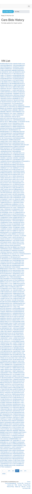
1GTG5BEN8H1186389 (6, 227)
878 (21, 471)
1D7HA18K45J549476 (25, 254)
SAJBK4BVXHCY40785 (6, 270)
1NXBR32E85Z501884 (18, 293)
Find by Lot (27, 483)
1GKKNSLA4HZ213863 (6, 343)
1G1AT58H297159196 (23, 121)
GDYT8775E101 (16, 116)
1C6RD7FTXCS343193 (18, 343)
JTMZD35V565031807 (18, 414)
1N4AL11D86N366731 (18, 113)
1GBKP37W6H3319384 (18, 368)
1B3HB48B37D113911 (18, 98)
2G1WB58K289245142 (18, 189)
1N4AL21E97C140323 (18, 192)
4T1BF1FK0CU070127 (6, 73)
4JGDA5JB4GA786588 (18, 259)
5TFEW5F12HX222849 (6, 402)
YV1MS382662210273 (6, 427)
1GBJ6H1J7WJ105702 (6, 87)
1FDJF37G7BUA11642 (18, 427)
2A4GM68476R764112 (6, 434)
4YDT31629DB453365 (6, 204)
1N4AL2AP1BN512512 (6, 187)
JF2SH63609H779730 (18, 209)
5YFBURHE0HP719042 (19, 196)
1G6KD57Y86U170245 (6, 141)
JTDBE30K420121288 (18, 82)
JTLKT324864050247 (5, 103)
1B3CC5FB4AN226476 (6, 67)
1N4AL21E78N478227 (18, 305)
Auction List (10, 485)
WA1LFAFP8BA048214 (6, 416)
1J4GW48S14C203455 (6, 161)
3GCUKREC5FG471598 (19, 354)
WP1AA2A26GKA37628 (18, 412)
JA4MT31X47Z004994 (18, 292)
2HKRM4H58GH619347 (6, 303)
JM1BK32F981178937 (18, 401)
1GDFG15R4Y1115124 (18, 282)
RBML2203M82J (13, 121)
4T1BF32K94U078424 (6, 420)
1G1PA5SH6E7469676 (6, 361)
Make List (17, 486)
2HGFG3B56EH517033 (18, 111)
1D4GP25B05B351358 (6, 260)
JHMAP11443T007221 (6, 384)
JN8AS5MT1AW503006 (6, 430)
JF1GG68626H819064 (18, 239)
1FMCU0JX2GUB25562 (6, 325)
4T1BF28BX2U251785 (6, 254)
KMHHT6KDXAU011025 (19, 445)
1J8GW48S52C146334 (18, 273)
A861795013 (15, 358)
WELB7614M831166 (5, 287)
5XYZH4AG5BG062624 (19, 128)
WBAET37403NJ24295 (18, 442)
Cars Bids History (7, 11)
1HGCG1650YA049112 (18, 237)
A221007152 (15, 254)
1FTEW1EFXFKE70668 (6, 389)
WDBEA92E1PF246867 (18, 301)
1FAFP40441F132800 (18, 417)
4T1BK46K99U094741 (6, 437)
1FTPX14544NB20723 (18, 463)
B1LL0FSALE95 (16, 377)
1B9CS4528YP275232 (6, 458)
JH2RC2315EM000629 (18, 105)
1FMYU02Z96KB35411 (19, 285)
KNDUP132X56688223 (18, 420)
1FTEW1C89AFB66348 (18, 297)
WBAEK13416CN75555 (18, 234)
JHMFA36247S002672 (19, 95)
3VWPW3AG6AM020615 (18, 444)
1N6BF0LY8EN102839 (19, 85)
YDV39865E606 (4, 140)
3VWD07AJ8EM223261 (6, 68)
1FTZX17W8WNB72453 (6, 364)
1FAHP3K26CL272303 (18, 123)
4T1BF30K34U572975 (15, 257)
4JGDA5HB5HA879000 (18, 75)
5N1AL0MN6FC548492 (18, 341)
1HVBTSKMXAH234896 (18, 120)
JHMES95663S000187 (6, 313)
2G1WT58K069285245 (17, 333)
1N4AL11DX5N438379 (19, 207)
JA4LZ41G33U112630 (17, 181)
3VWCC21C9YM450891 (18, 92)
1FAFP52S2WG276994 (6, 379)
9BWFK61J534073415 (6, 282)
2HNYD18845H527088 (18, 244)
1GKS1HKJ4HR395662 (19, 328)
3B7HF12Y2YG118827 (6, 144)
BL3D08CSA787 (16, 245)
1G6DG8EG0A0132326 (6, 359)
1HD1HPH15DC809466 (6, 192)
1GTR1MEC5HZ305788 (18, 349)
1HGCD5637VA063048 (6, 252)
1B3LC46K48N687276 (6, 250)
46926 (3, 473)
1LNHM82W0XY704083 (6, 217)
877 (17, 471)
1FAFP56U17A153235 (18, 211)
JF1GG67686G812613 (18, 336)
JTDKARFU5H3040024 (18, 373)
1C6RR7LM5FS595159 (18, 90)
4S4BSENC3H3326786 (18, 366)
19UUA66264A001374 (18, 339)
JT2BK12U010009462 (18, 452)
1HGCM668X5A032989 (18, 97)
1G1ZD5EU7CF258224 (18, 416)
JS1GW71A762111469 (18, 102)
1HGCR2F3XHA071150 (6, 290)
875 (9, 471)
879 (25, 471)
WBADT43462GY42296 (6, 363)
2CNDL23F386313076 (6, 169)
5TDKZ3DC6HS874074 (6, 374)
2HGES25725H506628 (18, 435)
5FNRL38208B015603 (18, 387)
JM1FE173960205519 (6, 392)
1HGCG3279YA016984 (6, 262)
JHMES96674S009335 (6, 318)
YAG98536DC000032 (18, 331)
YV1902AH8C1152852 (6, 326)
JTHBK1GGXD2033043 (6, 292)
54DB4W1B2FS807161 (19, 217)
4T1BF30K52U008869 (6, 377)
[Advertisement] (16, 41)
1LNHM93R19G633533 (18, 379)
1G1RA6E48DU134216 (6, 288)
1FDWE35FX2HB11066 (18, 298)
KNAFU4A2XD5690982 (6, 462)
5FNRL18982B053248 (6, 465)
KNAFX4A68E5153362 (6, 450)
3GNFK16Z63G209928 (15, 449)
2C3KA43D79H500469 (6, 366)
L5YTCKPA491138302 (6, 234)
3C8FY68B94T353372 (23, 268)
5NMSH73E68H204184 (6, 120)
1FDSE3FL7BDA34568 (6, 311)
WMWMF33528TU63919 (6, 432)
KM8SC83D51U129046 (19, 406)
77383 (14, 306)
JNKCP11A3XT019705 (18, 275)
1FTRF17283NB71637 (6, 368)
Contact (20, 485)
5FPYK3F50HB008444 (18, 278)
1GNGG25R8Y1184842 (6, 338)
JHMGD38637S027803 (18, 131)
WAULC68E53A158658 (18, 422)
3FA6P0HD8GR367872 (18, 454)
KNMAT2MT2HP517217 (6, 306)
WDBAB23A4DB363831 (6, 240)
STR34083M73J (25, 161)
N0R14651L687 (25, 144)
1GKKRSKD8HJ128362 (6, 249)
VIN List (23, 486)
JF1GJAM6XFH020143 (19, 212)
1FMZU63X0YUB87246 (18, 407)
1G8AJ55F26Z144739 (18, 411)
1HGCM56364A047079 (18, 399)
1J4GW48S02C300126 (18, 455)
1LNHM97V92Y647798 (6, 298)
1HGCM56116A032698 (6, 158)
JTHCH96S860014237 (18, 149)
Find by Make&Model (10, 483)
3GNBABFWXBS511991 (15, 439)
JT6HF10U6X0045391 (18, 115)
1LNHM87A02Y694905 (19, 338)
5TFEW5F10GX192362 (18, 323)
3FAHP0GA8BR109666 (18, 308)
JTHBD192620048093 (6, 70)
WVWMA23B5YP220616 (18, 83)
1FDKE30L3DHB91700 (6, 344)
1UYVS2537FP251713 (18, 434)
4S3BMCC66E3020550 (15, 140)
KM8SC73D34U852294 (18, 164)
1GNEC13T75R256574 (6, 75)
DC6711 (26, 259)
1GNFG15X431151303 (18, 242)
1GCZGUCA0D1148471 (18, 318)
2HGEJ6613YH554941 (18, 186)
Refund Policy (10, 486)
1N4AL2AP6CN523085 (6, 164)
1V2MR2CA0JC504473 (18, 201)
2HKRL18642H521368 (18, 353)
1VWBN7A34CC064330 (18, 283)
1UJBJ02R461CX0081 (18, 191)
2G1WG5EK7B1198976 (6, 72)
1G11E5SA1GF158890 (18, 199)
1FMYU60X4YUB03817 (18, 221)
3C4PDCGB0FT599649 (6, 460)
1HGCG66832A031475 (18, 183)
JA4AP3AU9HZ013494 (18, 270)
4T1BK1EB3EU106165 (6, 82)
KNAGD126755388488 (24, 106)
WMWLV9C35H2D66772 (6, 216)
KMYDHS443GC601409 (18, 206)
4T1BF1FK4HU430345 (6, 138)
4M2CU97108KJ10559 (18, 361)
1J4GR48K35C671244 (6, 463)
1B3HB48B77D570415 (19, 93)
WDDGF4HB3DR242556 (6, 95)
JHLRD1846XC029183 (6, 457)
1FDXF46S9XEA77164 (6, 407)
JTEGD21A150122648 (6, 358)
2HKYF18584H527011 (6, 447)
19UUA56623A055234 (18, 78)
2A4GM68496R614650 (18, 263)
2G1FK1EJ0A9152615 (18, 384)
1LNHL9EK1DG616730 (6, 153)
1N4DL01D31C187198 (18, 178)
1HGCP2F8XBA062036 (18, 108)
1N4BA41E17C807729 (6, 230)
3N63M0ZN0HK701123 (14, 130)
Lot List (28, 486)
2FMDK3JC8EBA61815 (6, 159)
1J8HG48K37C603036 (6, 98)
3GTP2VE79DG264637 (6, 308)
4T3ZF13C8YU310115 (6, 339)
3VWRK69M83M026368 (6, 146)
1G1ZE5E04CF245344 (18, 184)
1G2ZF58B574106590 (6, 135)
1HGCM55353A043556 (6, 454)
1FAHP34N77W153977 (6, 88)
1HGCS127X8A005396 (19, 409)
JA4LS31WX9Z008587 (6, 267)
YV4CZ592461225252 (18, 424)
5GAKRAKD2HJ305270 (6, 143)
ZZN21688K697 (16, 267)
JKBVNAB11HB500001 (18, 110)
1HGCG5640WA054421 (6, 65)
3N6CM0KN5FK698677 (6, 154)
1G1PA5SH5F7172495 (6, 199)
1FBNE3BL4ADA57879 (6, 336)
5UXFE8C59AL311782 (18, 369)
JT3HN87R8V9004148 (18, 397)
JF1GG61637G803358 (6, 305)
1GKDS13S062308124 (18, 176)
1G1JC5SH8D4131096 (18, 374)
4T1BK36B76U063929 (18, 330)
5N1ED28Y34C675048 (18, 462)
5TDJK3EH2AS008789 (18, 310)
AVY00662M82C (4, 257)
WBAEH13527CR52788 (6, 247)
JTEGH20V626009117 (6, 90)
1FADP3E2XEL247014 (6, 452)
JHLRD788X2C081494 (6, 348)
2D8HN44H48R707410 (6, 232)
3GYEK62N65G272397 (6, 353)
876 (13, 471)
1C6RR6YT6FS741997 (18, 225)
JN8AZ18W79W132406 (6, 280)
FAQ (16, 485)
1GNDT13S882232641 (6, 371)
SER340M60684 (16, 151)
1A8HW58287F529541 (18, 67)
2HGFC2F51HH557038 (6, 118)
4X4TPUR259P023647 (18, 214)
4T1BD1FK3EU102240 (18, 460)
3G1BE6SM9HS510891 (6, 328)
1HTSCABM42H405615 (18, 419)
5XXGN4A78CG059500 (6, 128)
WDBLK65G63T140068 (6, 268)
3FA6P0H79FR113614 (18, 174)
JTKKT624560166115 (5, 163)
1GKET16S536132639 (6, 179)
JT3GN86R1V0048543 (6, 444)
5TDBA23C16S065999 (19, 146)
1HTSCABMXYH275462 (6, 295)
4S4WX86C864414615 (18, 404)
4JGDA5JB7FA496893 (6, 225)
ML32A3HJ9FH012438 (18, 391)
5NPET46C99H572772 (6, 148)
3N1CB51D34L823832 (18, 300)
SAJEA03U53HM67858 (19, 356)
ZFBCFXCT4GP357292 (18, 425)
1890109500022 (4, 439)
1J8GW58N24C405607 (6, 151)
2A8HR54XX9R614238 (19, 64)
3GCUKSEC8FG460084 (6, 396)
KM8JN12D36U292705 (18, 381)
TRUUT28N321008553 (18, 386)
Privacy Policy (26, 485)
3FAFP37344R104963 (6, 136)
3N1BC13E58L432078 (6, 335)
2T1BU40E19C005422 (18, 100)
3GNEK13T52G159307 (6, 376)
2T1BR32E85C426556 (18, 154)
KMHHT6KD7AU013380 (6, 196)
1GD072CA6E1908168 (19, 173)
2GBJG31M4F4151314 (18, 320)
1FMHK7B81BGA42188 (6, 149)
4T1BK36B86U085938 (18, 348)
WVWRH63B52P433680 (6, 64)
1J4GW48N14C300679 (6, 229)
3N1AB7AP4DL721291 (19, 396)
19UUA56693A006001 (18, 68)
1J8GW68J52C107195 (6, 386)
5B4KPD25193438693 (17, 250)
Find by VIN (20, 483)
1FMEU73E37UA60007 (6, 331)
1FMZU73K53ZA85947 (15, 277)
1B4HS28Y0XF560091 (6, 221)
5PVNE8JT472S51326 (18, 315)
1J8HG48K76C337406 (18, 382)
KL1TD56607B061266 (18, 262)
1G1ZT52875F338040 (6, 80)
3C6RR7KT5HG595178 (19, 389)
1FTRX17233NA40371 (6, 467)
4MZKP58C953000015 (6, 219)
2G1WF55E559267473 (6, 201)
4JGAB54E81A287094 (6, 263)
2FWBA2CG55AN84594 (6, 173)
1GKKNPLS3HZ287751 (18, 125)
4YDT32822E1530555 (18, 240)
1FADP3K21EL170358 (18, 255)
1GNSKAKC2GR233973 (18, 313)
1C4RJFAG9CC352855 (6, 171)
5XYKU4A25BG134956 (18, 321)
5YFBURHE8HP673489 (6, 354)
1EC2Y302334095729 (5, 181)
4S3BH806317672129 (17, 204)
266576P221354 (4, 106)
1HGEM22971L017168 (6, 168)
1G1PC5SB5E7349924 (6, 105)
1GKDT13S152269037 (18, 288)
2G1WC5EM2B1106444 (6, 212)
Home (28, 481)
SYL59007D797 (4, 130)
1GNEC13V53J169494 (19, 325)
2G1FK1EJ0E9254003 (6, 273)
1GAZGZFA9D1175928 (19, 351)
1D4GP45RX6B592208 (6, 133)
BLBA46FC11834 (4, 277)
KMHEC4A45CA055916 (18, 394)
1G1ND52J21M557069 (18, 346)
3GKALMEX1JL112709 (19, 440)
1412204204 (16, 235)
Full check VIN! (26, 488)
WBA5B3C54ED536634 (18, 70)
